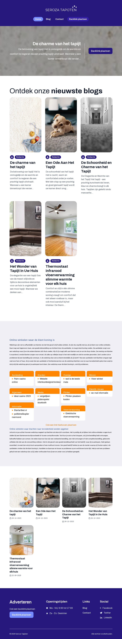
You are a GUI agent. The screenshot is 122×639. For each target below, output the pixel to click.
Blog (48, 19)
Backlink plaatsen (100, 51)
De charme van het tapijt (57, 43)
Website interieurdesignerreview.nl (50, 380)
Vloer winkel (97, 378)
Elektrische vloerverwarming (71, 415)
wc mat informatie (99, 392)
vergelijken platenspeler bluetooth (44, 399)
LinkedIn (108, 617)
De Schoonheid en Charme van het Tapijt (96, 167)
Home (38, 19)
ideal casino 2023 (22, 395)
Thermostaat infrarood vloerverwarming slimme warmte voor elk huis (60, 275)
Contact (59, 19)
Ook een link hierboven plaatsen (61, 425)
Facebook (107, 608)
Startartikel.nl (20, 410)
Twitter (107, 613)
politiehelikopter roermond (20, 415)
